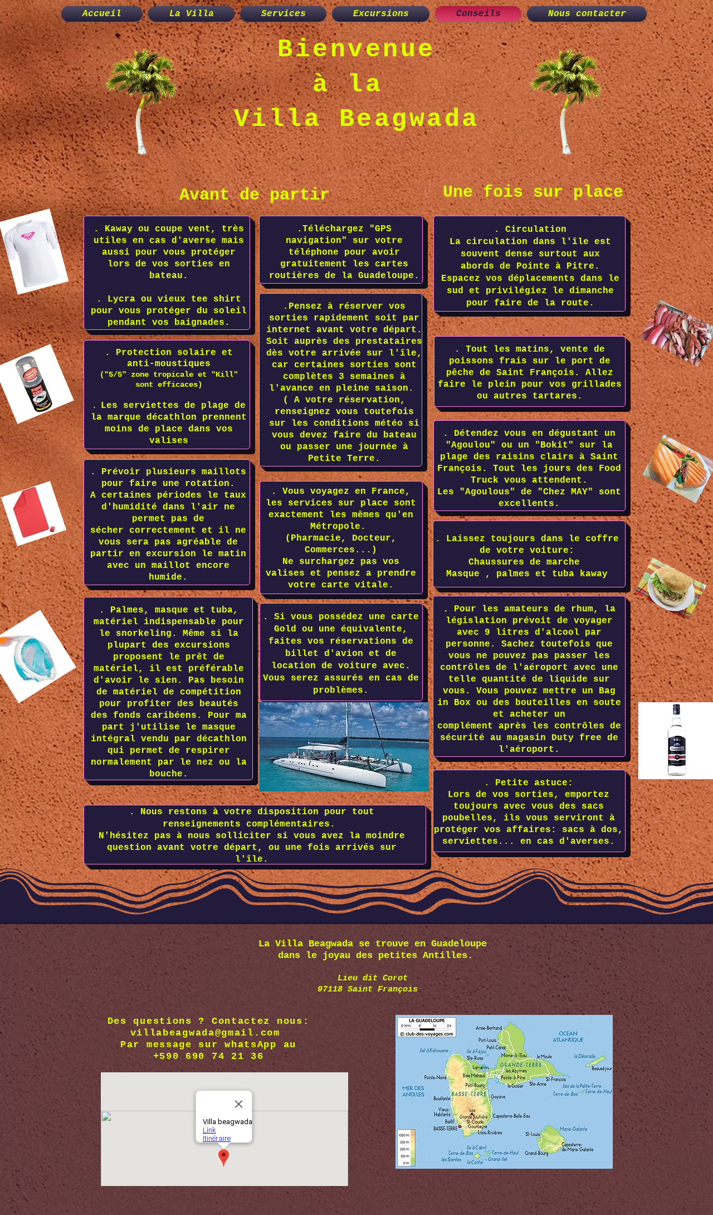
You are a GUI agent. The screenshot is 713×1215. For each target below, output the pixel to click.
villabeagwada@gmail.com (205, 1033)
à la (356, 85)
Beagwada (409, 119)
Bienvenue (356, 50)
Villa (286, 119)
